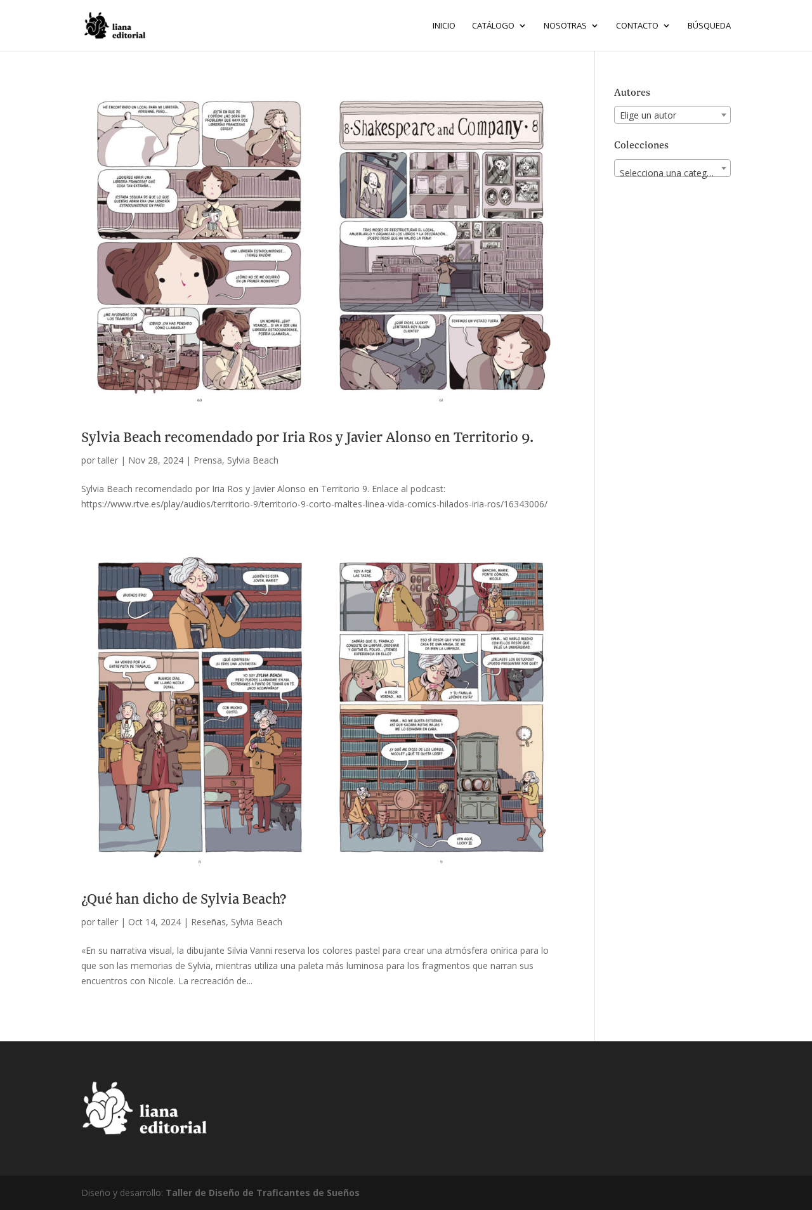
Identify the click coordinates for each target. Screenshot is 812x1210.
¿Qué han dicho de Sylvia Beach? (183, 899)
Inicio (444, 26)
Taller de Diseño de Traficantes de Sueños (263, 1193)
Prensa (207, 460)
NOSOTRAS (565, 26)
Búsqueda (709, 26)
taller (108, 460)
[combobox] (672, 115)
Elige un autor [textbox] (648, 115)
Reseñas (208, 922)
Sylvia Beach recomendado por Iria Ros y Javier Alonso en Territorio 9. (307, 438)
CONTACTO (637, 26)
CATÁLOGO (493, 26)
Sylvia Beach (252, 460)
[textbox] (672, 173)
